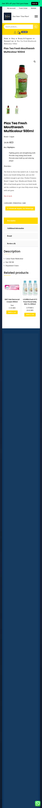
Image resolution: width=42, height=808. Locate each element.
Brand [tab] (9, 236)
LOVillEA (30, 308)
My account (11, 8)
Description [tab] (11, 221)
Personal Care (19, 203)
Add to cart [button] (12, 312)
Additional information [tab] (15, 228)
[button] (35, 62)
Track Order (23, 8)
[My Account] (15, 32)
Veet (12, 305)
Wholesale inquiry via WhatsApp (21, 208)
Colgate (11, 137)
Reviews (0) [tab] (11, 243)
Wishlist (33, 8)
